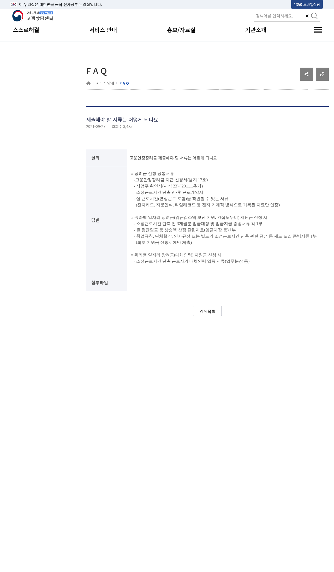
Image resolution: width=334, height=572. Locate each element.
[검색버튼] (314, 16)
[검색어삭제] (307, 16)
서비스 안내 (105, 83)
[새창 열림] (306, 79)
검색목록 (207, 311)
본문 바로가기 (23, 4)
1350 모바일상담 (307, 4)
